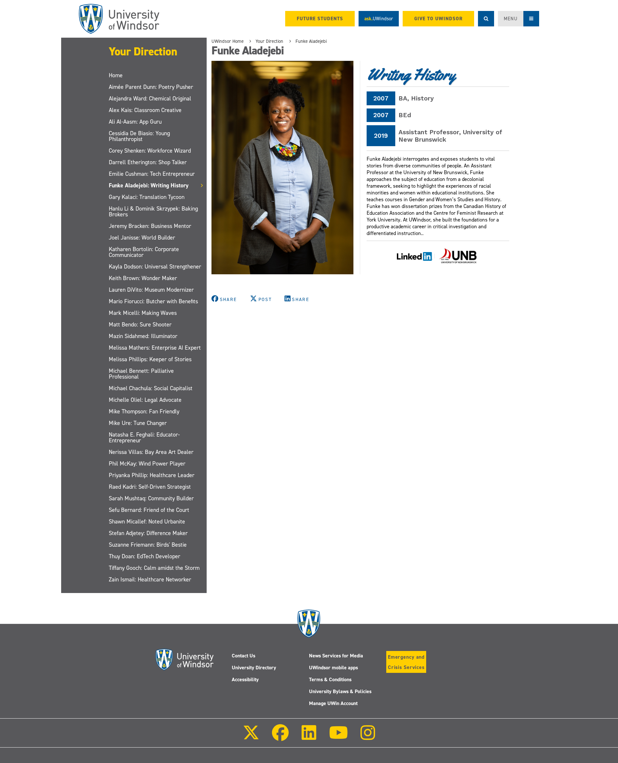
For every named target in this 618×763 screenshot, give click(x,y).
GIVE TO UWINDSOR (438, 18)
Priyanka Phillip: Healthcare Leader (151, 475)
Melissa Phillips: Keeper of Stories (150, 359)
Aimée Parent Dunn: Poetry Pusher (151, 87)
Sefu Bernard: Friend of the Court (149, 510)
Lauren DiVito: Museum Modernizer (151, 290)
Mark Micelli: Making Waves (143, 313)
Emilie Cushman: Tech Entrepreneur (152, 174)
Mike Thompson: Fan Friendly (144, 411)
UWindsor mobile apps (333, 667)
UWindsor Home (227, 41)
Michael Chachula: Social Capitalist (150, 388)
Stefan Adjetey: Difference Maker (148, 533)
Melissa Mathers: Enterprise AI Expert (155, 348)
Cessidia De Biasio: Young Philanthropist (139, 136)
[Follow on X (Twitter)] (251, 737)
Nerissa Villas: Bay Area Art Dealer (151, 452)
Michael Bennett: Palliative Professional (141, 374)
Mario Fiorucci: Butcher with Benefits (153, 301)
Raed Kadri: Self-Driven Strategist (150, 487)
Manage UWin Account (333, 703)
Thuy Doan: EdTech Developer (144, 556)
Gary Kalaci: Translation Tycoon (146, 197)
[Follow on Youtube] (338, 737)
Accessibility (245, 679)
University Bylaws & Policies (340, 691)
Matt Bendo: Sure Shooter (140, 324)
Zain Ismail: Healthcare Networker (150, 579)
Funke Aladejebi (311, 41)
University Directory (254, 667)
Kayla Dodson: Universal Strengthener (155, 266)
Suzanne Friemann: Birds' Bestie (148, 545)
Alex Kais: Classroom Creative (145, 110)
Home (116, 75)
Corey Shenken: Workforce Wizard (150, 151)
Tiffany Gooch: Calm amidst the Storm (154, 568)
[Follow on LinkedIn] (308, 737)
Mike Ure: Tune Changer (138, 423)
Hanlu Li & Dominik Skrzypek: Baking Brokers (153, 211)
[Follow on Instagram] (368, 737)
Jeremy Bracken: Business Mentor (150, 226)
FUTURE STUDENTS (320, 18)
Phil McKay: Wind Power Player (147, 463)
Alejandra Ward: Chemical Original (150, 98)
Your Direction (143, 51)
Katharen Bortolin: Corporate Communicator (144, 252)
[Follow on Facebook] (280, 737)
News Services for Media (336, 655)
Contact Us (243, 655)
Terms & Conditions (330, 679)
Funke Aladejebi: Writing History (149, 185)
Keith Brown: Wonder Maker (143, 278)
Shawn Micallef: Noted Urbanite (147, 521)
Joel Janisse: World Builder (142, 237)
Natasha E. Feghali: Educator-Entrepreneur (144, 437)
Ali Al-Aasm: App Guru (135, 122)
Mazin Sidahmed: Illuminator (143, 336)
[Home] (119, 19)
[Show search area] (486, 18)
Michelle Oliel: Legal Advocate (145, 400)
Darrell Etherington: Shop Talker (148, 162)
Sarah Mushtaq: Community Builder (151, 498)
